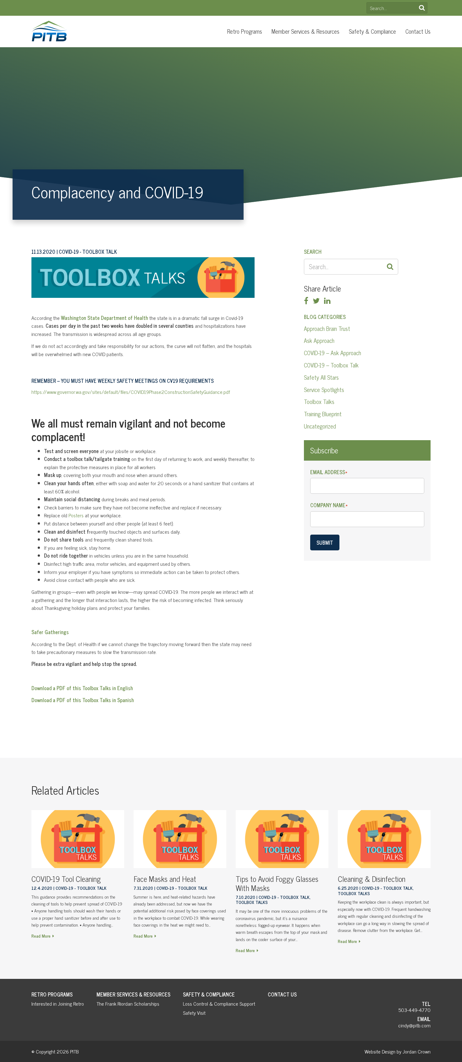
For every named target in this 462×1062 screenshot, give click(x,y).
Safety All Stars (321, 377)
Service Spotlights (324, 389)
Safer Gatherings (50, 632)
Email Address (328, 472)
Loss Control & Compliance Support (219, 1003)
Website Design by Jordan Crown (398, 1051)
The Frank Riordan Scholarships (127, 1003)
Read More (41, 935)
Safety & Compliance (372, 31)
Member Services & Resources (305, 31)
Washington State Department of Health (104, 318)
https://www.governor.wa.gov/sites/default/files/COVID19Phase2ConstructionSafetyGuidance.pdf (130, 392)
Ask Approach (319, 340)
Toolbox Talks (319, 401)
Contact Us (418, 31)
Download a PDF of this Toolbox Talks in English (82, 688)
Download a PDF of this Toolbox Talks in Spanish (82, 700)
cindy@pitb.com (414, 1025)
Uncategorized (320, 426)
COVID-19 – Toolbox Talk (331, 365)
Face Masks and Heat (165, 878)
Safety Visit (194, 1012)
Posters (76, 515)
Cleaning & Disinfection (371, 878)
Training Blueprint (323, 413)
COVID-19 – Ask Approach (332, 352)
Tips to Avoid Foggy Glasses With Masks (277, 883)
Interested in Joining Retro (57, 1003)
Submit (324, 542)
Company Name (329, 505)
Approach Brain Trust (327, 328)
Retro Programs (244, 31)
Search (421, 8)
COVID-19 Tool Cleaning (66, 878)
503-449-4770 (415, 1010)
